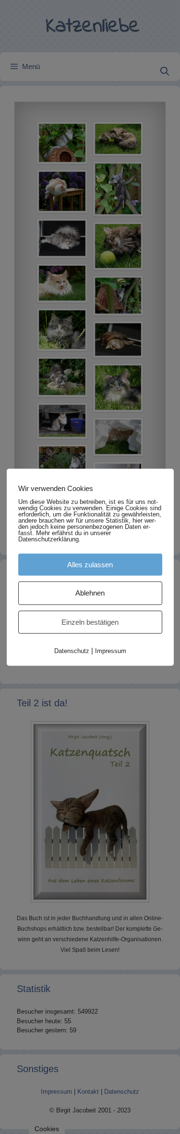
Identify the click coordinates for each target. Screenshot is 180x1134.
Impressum (110, 651)
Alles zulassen (90, 564)
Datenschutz (71, 651)
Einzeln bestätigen (90, 622)
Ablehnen (90, 593)
